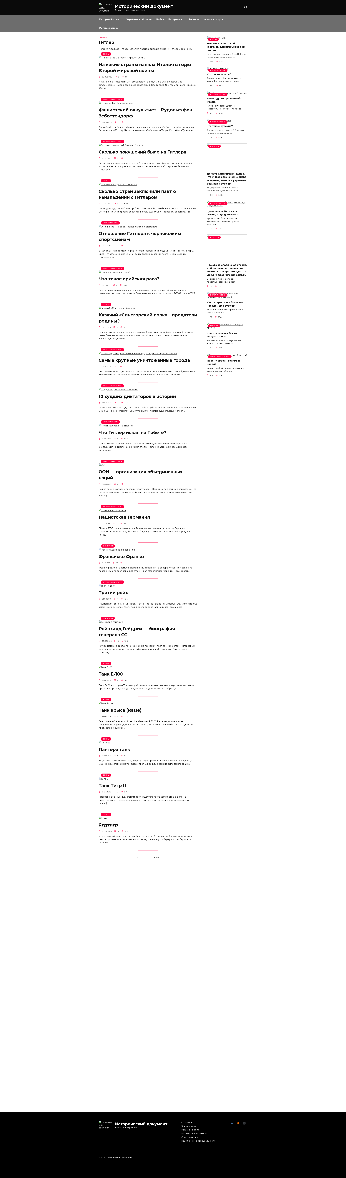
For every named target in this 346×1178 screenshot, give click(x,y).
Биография (175, 19)
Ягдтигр (108, 825)
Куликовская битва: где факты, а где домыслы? (222, 213)
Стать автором (188, 1126)
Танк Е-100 (111, 674)
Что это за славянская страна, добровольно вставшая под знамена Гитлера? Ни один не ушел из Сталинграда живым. (227, 269)
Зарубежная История (139, 19)
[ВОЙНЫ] (122, 57)
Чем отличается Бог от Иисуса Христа (222, 335)
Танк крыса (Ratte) (120, 710)
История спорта (213, 19)
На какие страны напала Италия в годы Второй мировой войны (145, 67)
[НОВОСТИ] (227, 168)
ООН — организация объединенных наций (140, 474)
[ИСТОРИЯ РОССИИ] (116, 425)
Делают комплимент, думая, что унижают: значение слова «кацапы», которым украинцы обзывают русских (226, 178)
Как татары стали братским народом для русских (225, 304)
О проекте (186, 1122)
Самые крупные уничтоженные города (144, 360)
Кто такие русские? (220, 126)
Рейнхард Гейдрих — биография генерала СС (137, 631)
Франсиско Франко (121, 556)
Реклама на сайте (190, 1130)
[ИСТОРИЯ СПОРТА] (128, 226)
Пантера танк (114, 749)
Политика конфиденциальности (198, 1141)
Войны (160, 19)
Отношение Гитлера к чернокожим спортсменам (140, 236)
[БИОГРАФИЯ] (117, 550)
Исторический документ (144, 6)
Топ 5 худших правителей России (224, 100)
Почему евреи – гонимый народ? (223, 362)
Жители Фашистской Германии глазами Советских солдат (226, 46)
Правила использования (194, 1133)
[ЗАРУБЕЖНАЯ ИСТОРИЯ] (116, 103)
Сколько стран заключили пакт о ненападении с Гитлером (137, 194)
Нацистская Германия (124, 517)
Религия (194, 19)
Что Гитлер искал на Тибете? (132, 432)
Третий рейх (113, 592)
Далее (155, 857)
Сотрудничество (190, 1137)
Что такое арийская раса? (129, 278)
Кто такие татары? (219, 74)
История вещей (108, 28)
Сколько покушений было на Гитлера (142, 152)
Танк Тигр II (112, 785)
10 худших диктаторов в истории (137, 396)
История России (109, 19)
